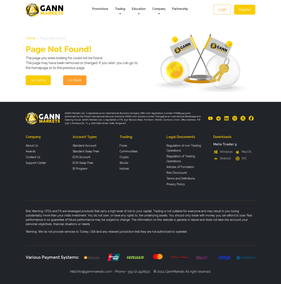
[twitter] (242, 118)
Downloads (222, 137)
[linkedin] (226, 118)
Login (222, 9)
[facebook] (251, 118)
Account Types (85, 137)
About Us (32, 145)
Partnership (180, 8)
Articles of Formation (180, 167)
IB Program (80, 168)
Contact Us (33, 157)
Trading (126, 137)
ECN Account (81, 157)
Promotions (100, 8)
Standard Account (84, 145)
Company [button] (159, 8)
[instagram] (234, 118)
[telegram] (218, 118)
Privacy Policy (175, 184)
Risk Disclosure (176, 172)
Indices (124, 168)
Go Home (38, 80)
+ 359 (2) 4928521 (137, 272)
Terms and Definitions (180, 178)
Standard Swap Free (86, 151)
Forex (123, 145)
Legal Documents (180, 137)
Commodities (129, 151)
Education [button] (139, 8)
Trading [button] (120, 8)
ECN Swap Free (83, 162)
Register (244, 9)
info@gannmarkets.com (94, 272)
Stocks (124, 162)
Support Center (36, 162)
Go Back (74, 80)
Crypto (124, 157)
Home (30, 38)
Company (33, 137)
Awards (31, 151)
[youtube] (210, 118)
